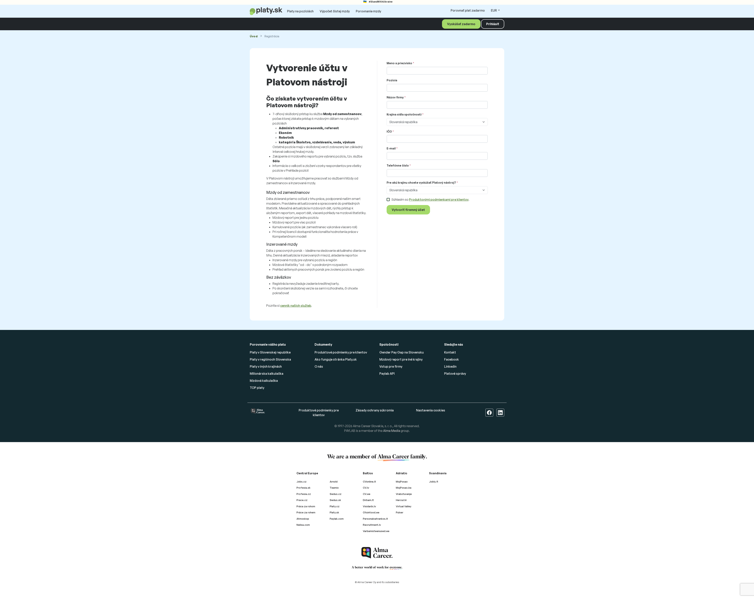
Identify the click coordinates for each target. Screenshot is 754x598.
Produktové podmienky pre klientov (341, 352)
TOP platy (257, 388)
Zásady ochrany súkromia (375, 410)
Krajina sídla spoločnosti (404, 114)
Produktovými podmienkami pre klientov (439, 199)
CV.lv (366, 487)
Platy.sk (334, 512)
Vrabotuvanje (404, 493)
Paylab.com (337, 518)
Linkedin (450, 366)
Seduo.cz (335, 493)
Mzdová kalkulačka (264, 381)
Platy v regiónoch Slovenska (270, 359)
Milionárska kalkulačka (266, 373)
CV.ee (366, 493)
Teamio (334, 487)
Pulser (399, 512)
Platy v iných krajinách (266, 366)
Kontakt (450, 352)
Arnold (334, 481)
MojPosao (402, 481)
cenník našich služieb (295, 306)
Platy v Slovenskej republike (270, 352)
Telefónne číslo (398, 165)
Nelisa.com (303, 524)
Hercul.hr (401, 500)
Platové (455, 373)
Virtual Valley (403, 506)
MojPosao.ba (403, 487)
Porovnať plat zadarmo (468, 10)
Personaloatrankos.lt (375, 518)
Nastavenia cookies (430, 410)
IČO (389, 131)
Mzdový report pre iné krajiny (401, 359)
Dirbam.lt (368, 500)
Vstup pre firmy (390, 366)
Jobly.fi (433, 481)
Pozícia (392, 80)
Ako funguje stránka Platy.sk (336, 359)
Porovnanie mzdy (368, 11)
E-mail (391, 148)
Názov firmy (395, 97)
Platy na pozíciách (300, 11)
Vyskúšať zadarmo (461, 24)
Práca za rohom (305, 506)
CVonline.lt (369, 481)
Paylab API (387, 373)
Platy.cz (334, 506)
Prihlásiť (492, 24)
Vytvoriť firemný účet (408, 210)
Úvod (254, 36)
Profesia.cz (303, 493)
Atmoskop (302, 518)
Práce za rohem (305, 512)
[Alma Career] (377, 552)
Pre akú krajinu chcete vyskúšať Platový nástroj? (421, 182)
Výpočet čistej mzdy (335, 11)
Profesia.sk (303, 487)
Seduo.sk (335, 500)
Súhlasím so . (430, 199)
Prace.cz (301, 500)
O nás (319, 366)
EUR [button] (494, 10)
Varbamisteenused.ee (376, 531)
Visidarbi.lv (369, 506)
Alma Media (391, 431)
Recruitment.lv (372, 524)
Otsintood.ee (371, 512)
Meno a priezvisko (399, 63)
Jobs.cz (301, 481)
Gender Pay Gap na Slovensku (401, 352)
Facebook (451, 359)
